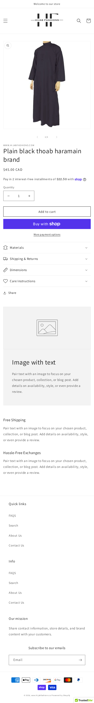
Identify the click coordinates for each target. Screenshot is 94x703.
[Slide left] (37, 137)
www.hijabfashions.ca (41, 695)
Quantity (8, 187)
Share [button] (12, 293)
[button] (5, 21)
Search (13, 525)
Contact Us (16, 545)
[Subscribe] (80, 660)
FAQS (12, 516)
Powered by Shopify (61, 695)
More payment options (47, 234)
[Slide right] (56, 137)
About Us (15, 535)
